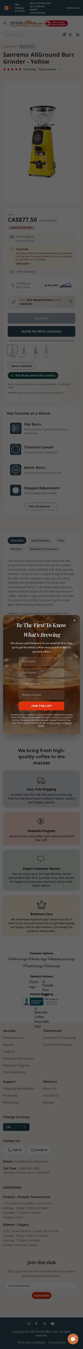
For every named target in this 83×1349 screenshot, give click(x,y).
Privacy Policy (55, 723)
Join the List (41, 706)
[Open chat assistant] (73, 1339)
